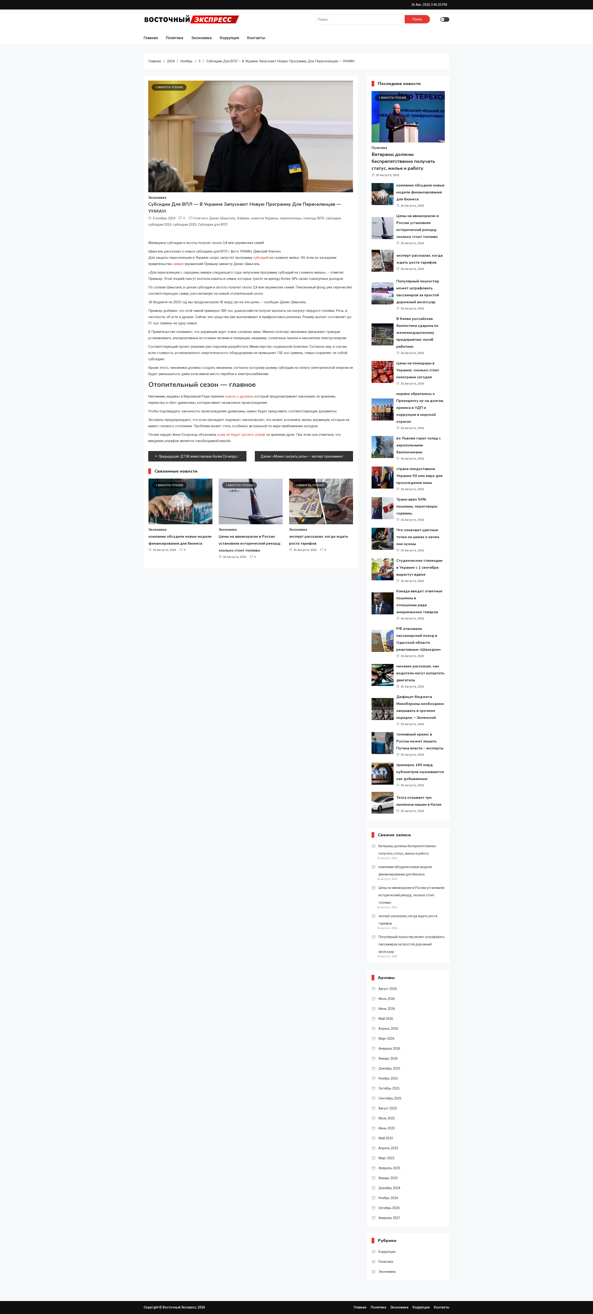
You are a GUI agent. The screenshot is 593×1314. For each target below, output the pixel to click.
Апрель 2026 (388, 1028)
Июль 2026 (387, 999)
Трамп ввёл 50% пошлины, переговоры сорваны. (416, 506)
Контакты (256, 38)
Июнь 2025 (387, 1128)
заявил (178, 264)
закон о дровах (238, 396)
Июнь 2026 (387, 1009)
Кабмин (243, 218)
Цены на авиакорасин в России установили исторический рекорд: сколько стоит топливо (250, 543)
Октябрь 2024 (389, 1208)
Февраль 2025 (389, 1168)
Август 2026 (388, 989)
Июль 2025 (387, 1118)
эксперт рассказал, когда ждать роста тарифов (408, 919)
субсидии (333, 218)
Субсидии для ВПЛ (212, 224)
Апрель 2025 (388, 1148)
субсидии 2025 (184, 224)
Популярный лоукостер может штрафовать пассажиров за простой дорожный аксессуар (412, 944)
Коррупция (229, 38)
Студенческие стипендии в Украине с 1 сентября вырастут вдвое (419, 567)
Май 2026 (386, 1018)
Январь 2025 (388, 1178)
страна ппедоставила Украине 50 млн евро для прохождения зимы (419, 475)
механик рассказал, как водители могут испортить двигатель (420, 673)
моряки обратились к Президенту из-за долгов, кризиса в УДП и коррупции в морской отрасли (420, 407)
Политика (174, 38)
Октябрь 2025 (389, 1088)
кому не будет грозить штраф (241, 435)
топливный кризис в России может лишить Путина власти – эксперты (419, 741)
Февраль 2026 (389, 1048)
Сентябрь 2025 (390, 1098)
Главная (151, 38)
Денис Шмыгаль (222, 218)
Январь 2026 (388, 1058)
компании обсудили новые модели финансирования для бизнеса (420, 192)
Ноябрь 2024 (388, 1198)
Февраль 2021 (389, 1218)
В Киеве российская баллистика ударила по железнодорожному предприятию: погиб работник (417, 332)
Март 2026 (386, 1038)
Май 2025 (386, 1138)
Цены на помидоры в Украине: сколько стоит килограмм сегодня (417, 370)
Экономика (201, 38)
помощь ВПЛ (313, 218)
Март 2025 (386, 1158)
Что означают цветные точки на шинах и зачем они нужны (417, 536)
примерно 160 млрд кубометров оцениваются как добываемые (420, 771)
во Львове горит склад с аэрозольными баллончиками (418, 445)
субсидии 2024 (159, 224)
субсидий (260, 258)
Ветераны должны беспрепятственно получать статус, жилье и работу (403, 161)
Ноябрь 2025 (388, 1078)
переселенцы (291, 218)
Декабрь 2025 (389, 1068)
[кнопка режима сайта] (444, 19)
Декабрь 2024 (389, 1188)
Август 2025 (388, 1108)
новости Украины (264, 218)
